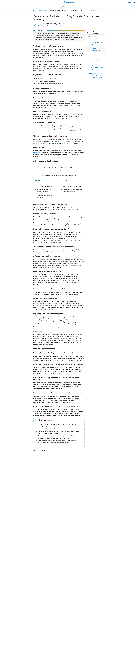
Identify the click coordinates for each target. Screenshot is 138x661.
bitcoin (56, 143)
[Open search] (134, 2)
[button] (102, 10)
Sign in (129, 2)
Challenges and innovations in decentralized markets (95, 75)
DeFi (59, 274)
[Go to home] (69, 2)
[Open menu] (3, 2)
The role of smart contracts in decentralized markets (96, 67)
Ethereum (36, 153)
